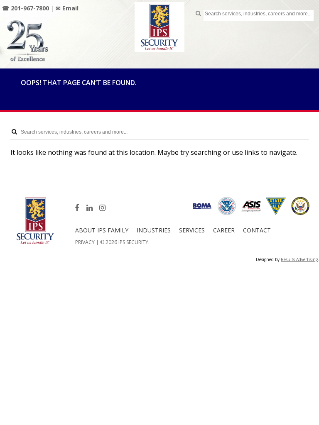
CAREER (224, 230)
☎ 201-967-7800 (25, 8)
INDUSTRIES (154, 230)
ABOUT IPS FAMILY (101, 230)
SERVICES (192, 230)
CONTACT (257, 230)
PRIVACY (85, 242)
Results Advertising (299, 259)
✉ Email (67, 8)
